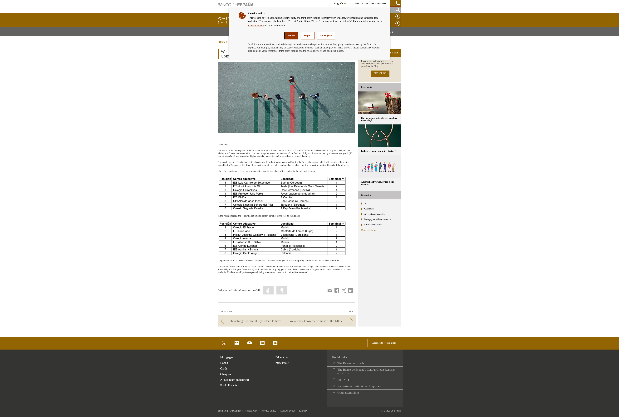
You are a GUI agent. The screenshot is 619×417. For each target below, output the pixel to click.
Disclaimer (235, 410)
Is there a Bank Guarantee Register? (379, 151)
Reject (307, 35)
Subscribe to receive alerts (384, 343)
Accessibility (251, 410)
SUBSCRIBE (380, 73)
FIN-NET (343, 379)
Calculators (281, 357)
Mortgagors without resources (377, 219)
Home (222, 42)
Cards (223, 368)
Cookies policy (287, 410)
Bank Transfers (229, 385)
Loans (224, 363)
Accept (291, 35)
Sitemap (222, 410)
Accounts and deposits (374, 214)
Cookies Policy (256, 25)
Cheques (225, 374)
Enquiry (303, 410)
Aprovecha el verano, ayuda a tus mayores (377, 183)
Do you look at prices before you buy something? (379, 119)
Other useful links (348, 392)
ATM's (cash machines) (234, 379)
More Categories (368, 230)
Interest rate (282, 363)
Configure (326, 35)
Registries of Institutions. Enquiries (359, 386)
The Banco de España (350, 363)
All (365, 203)
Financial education (373, 224)
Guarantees (369, 209)
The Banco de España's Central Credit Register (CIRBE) (366, 371)
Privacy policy (268, 410)
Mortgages (226, 357)
